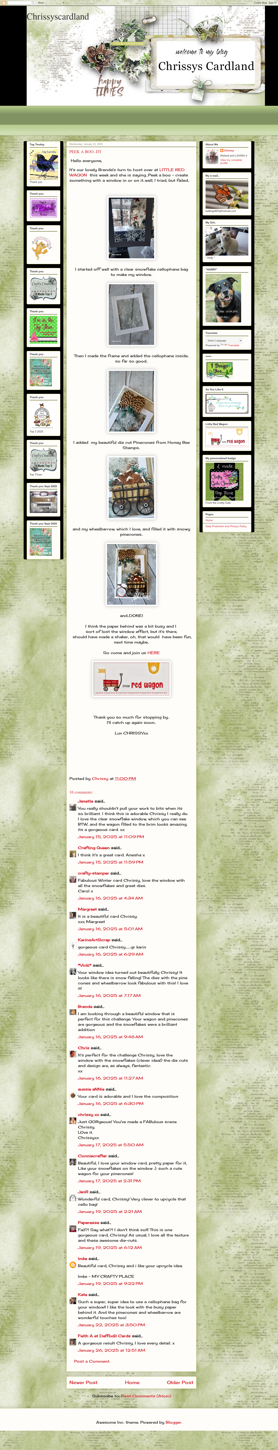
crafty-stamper (93, 873)
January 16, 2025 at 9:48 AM (110, 1036)
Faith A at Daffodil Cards (104, 1335)
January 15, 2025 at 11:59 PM (110, 862)
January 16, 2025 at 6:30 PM (111, 1103)
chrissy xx (88, 1114)
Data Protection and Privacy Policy (226, 526)
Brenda (85, 1006)
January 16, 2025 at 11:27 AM (110, 1078)
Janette (85, 801)
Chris (83, 1047)
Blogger (173, 1422)
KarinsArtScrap (94, 939)
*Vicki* (85, 965)
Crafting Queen (94, 847)
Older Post (180, 1382)
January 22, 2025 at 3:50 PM (111, 1324)
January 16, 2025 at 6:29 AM (110, 954)
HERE (154, 652)
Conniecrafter (92, 1155)
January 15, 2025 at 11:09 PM (111, 836)
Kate (82, 1294)
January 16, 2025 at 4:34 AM (110, 898)
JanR (83, 1191)
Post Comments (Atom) (146, 1396)
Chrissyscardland (58, 16)
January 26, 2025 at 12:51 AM (111, 1350)
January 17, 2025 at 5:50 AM (111, 1144)
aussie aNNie (91, 1089)
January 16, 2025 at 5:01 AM (110, 928)
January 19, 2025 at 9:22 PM (110, 1283)
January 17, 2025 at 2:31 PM (109, 1180)
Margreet (87, 909)
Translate (233, 345)
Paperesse (88, 1222)
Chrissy (229, 150)
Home (132, 1382)
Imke (82, 1258)
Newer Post (83, 1382)
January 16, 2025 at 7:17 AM (109, 995)
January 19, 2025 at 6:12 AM (110, 1247)
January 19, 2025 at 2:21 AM (110, 1211)
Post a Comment (91, 1361)
